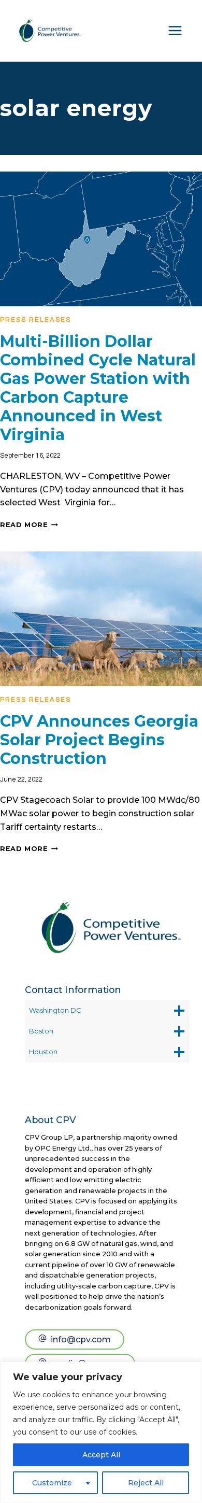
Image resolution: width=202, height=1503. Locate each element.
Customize (52, 1482)
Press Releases (35, 319)
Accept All (101, 1454)
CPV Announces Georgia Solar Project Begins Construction (99, 740)
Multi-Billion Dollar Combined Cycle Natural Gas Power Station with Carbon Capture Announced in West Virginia (98, 388)
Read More (29, 525)
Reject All (146, 1482)
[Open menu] (175, 30)
